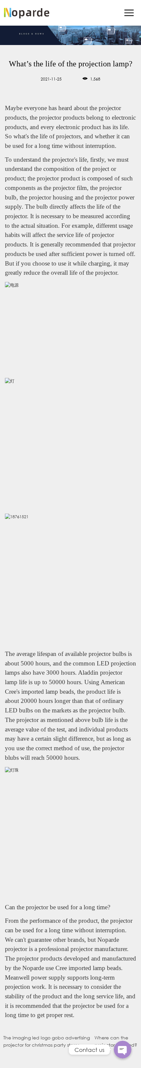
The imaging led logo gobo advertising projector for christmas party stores (46, 1041)
